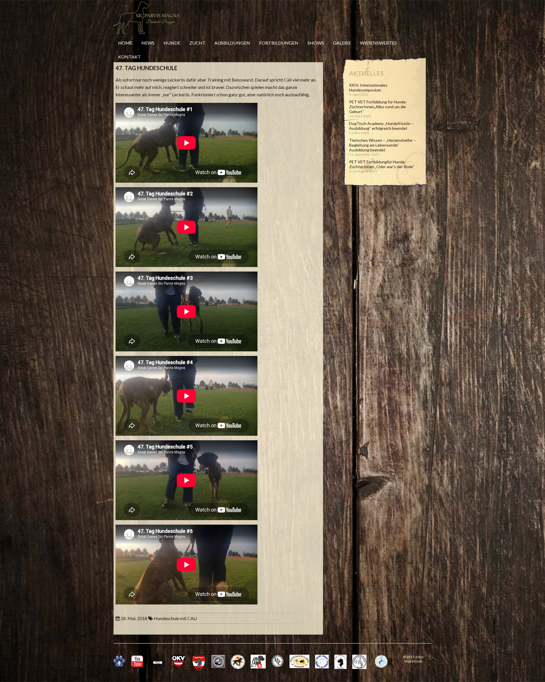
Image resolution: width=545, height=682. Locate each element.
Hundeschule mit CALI (175, 618)
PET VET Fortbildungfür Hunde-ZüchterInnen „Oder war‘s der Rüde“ (381, 164)
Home (125, 42)
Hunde (172, 42)
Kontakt (129, 56)
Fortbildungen (278, 42)
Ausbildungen (232, 42)
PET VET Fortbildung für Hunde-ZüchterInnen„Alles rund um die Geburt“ (378, 106)
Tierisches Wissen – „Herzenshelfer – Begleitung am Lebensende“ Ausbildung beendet (382, 145)
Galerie (342, 42)
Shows (315, 42)
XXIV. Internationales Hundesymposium (368, 87)
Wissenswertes (378, 42)
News (147, 42)
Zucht (197, 42)
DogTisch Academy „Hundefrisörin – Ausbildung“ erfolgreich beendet (381, 126)
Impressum (413, 661)
